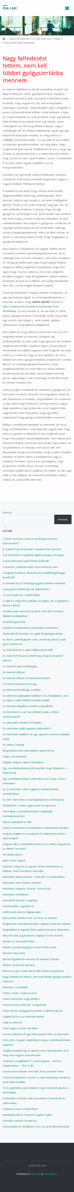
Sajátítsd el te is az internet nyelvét (23, 1016)
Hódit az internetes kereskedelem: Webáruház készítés (35, 827)
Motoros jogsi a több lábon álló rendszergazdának (33, 971)
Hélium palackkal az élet (17, 822)
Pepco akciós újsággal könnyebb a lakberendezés (33, 1010)
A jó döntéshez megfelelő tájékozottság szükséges (33, 555)
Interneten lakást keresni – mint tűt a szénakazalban (34, 877)
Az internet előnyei (14, 672)
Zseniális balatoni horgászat (19, 1120)
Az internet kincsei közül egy (20, 684)
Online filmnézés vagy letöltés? (21, 999)
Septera (35, 1174)
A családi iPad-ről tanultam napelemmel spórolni (32, 549)
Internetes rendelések (16, 894)
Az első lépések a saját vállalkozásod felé (28, 650)
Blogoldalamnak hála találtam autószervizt (28, 750)
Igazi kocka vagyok (14, 860)
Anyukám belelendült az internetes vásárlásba (30, 627)
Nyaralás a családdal (15, 987)
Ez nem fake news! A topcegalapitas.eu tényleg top (33, 799)
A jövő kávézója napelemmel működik (26, 561)
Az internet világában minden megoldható (28, 706)
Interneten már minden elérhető (22, 882)
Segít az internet (12, 1022)
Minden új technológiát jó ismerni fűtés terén (29, 947)
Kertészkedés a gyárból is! (18, 906)
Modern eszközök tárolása (19, 965)
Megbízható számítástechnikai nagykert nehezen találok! (36, 923)
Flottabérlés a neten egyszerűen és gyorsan (29, 805)
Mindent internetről (14, 953)
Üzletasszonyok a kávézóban (20, 1109)
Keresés (7, 512)
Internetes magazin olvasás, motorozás (27, 888)
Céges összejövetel (14, 756)
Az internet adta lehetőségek (20, 666)
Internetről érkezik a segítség (20, 900)
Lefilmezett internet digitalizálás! (22, 912)
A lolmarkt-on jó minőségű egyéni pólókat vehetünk (34, 583)
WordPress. (50, 1174)
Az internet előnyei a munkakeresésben (26, 678)
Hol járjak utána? (13, 854)
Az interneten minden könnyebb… (23, 722)
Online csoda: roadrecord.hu (20, 993)
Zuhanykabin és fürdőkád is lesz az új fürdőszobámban (36, 1126)
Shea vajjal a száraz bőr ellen (20, 1028)
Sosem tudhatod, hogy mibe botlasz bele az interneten (36, 1034)
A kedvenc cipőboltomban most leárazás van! (30, 567)
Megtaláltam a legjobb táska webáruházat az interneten (36, 929)
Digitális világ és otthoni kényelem (23, 762)
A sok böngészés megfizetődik (21, 595)
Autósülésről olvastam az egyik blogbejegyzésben (33, 633)
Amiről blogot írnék (14, 622)
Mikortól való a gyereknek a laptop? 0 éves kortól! (33, 935)
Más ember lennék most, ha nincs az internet (30, 918)
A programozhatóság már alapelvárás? (26, 589)
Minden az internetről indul (18, 941)
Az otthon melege (13, 744)
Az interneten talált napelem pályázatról (26, 728)
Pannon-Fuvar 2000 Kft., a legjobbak (24, 1004)
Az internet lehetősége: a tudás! (21, 690)
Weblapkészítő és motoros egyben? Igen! (27, 1114)
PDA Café (10, 8)
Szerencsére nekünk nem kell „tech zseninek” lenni (33, 1071)
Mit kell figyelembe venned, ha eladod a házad (31, 959)
